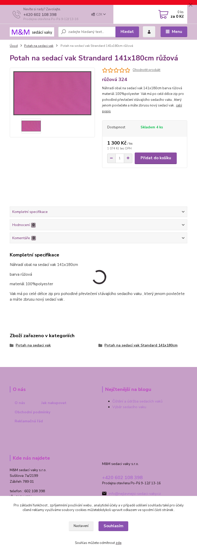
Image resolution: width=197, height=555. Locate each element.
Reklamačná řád (29, 421)
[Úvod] (32, 32)
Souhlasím (113, 526)
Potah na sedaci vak (38, 46)
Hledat (127, 31)
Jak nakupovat (53, 402)
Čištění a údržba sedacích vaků (137, 401)
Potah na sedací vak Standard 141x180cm (141, 345)
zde (118, 543)
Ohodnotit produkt (146, 70)
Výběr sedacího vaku (129, 407)
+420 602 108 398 (39, 14)
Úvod (14, 46)
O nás (20, 402)
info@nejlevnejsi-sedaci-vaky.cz (135, 493)
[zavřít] (190, 5)
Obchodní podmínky (32, 412)
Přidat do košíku (156, 157)
